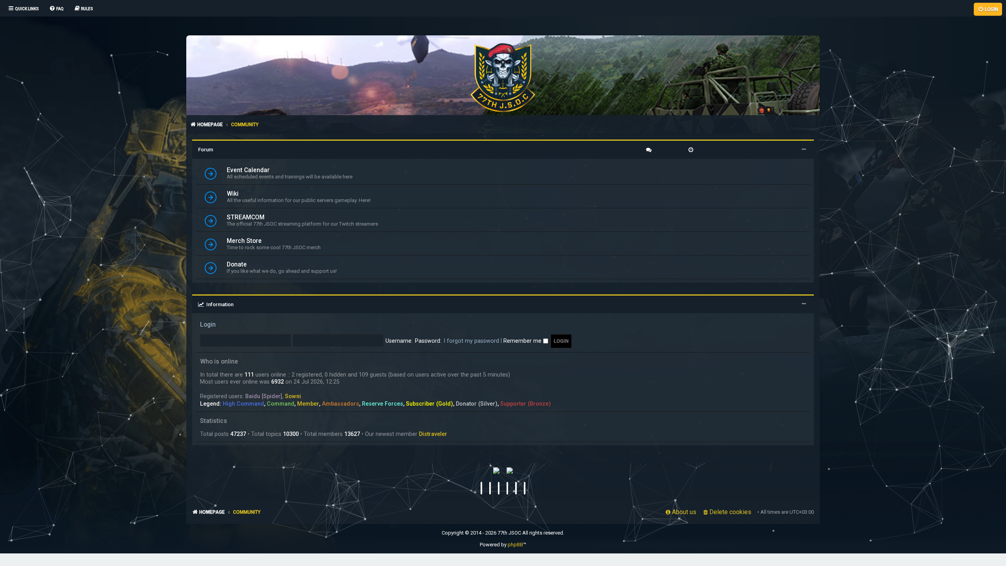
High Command (243, 404)
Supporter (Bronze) (525, 404)
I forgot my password (471, 341)
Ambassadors (340, 404)
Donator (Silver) (476, 404)
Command (280, 404)
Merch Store (244, 240)
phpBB (515, 545)
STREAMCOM (245, 217)
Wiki (233, 193)
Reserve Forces (382, 404)
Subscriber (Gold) (429, 404)
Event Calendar (248, 170)
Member (308, 404)
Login (208, 324)
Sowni (293, 396)
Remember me (523, 341)
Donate (237, 264)
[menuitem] (56, 9)
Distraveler (433, 434)
